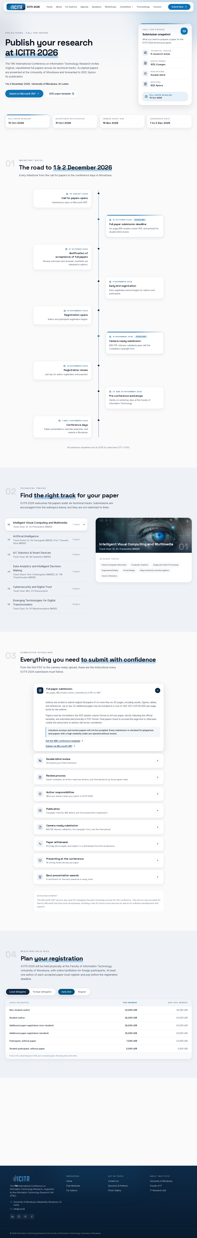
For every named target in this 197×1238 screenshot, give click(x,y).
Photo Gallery (114, 1190)
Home (49, 7)
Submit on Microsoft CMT (22, 93)
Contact (157, 7)
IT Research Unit (158, 1190)
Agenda (84, 7)
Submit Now (177, 7)
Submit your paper (84, 1136)
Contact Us (113, 1181)
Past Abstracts (73, 1185)
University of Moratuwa (161, 1181)
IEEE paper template (60, 93)
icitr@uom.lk (116, 1136)
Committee (125, 7)
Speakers (96, 7)
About (59, 7)
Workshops (110, 7)
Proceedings (143, 7)
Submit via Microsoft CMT (59, 746)
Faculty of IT (156, 1185)
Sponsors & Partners (118, 1185)
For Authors (71, 7)
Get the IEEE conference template (63, 741)
